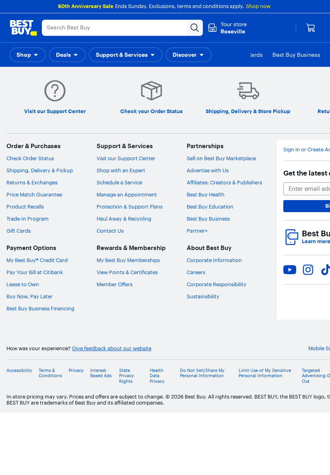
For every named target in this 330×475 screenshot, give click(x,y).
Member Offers (114, 284)
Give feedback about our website (111, 348)
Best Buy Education (210, 206)
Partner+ (197, 230)
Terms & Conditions (50, 373)
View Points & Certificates (127, 272)
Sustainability (203, 296)
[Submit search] (195, 28)
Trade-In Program (27, 218)
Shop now (258, 6)
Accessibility (19, 370)
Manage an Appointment (127, 194)
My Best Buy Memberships (128, 260)
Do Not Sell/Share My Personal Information (202, 373)
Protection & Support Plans (130, 206)
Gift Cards (18, 230)
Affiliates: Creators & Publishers (224, 182)
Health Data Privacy (157, 376)
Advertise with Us (208, 170)
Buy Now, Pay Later (29, 296)
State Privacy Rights (126, 376)
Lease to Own (22, 284)
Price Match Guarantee (34, 194)
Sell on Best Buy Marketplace (221, 158)
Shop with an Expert (121, 170)
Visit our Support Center (126, 158)
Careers (196, 272)
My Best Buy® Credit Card (37, 260)
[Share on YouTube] (289, 269)
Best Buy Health (206, 194)
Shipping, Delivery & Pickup (39, 170)
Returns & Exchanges (32, 182)
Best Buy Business (208, 218)
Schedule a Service (119, 182)
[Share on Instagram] (307, 269)
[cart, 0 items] (311, 28)
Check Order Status (30, 158)
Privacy (76, 370)
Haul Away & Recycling (124, 218)
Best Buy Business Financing (40, 308)
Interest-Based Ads (100, 373)
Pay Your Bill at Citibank (34, 272)
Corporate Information (214, 260)
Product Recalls (25, 206)
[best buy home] (23, 28)
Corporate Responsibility (216, 284)
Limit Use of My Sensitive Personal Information (265, 373)
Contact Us (110, 230)
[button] (28, 55)
